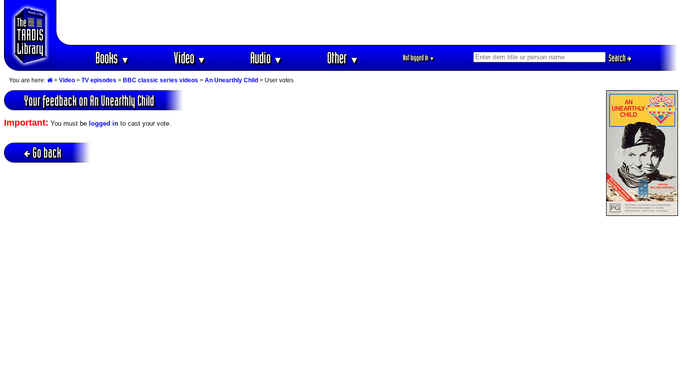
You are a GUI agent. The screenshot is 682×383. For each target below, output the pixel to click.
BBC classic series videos (160, 80)
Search (618, 57)
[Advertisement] (367, 22)
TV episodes (98, 80)
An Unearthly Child (231, 80)
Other (343, 57)
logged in (103, 123)
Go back (46, 152)
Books (112, 57)
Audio (266, 57)
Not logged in (418, 57)
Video (190, 57)
